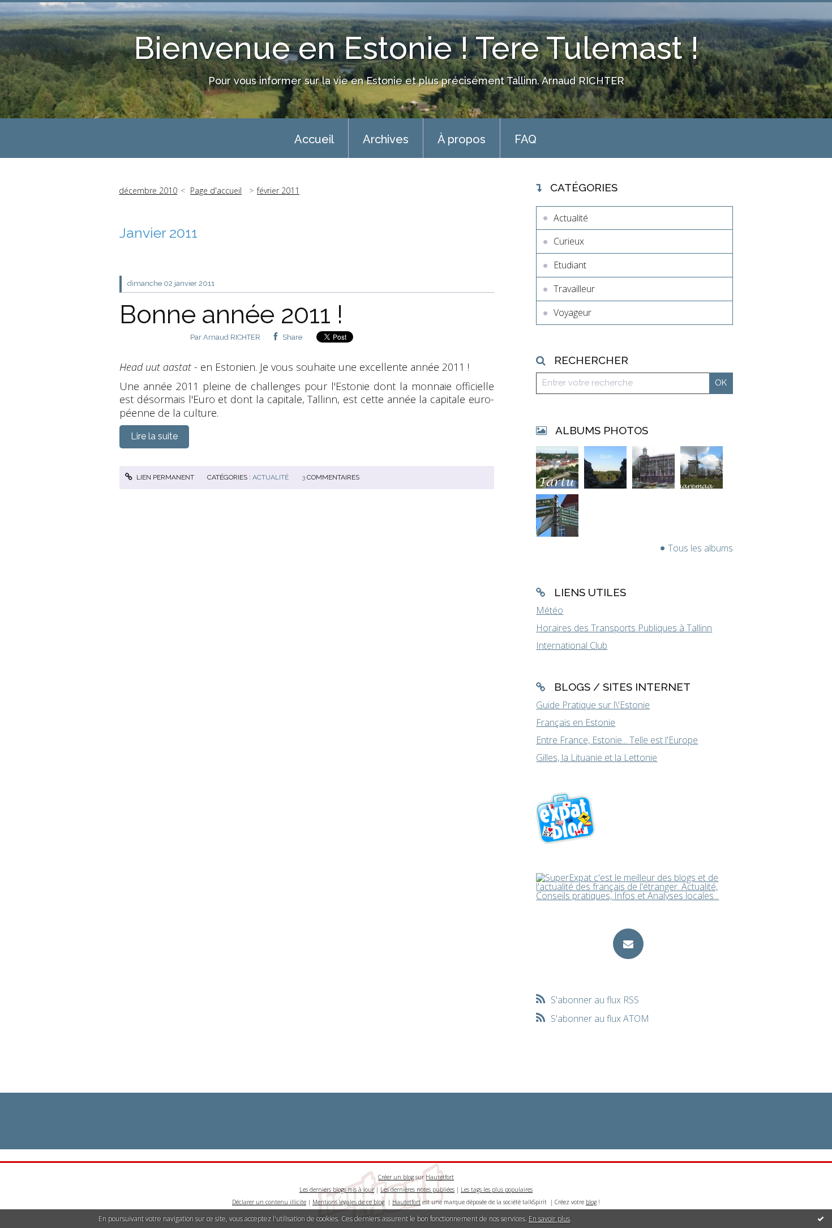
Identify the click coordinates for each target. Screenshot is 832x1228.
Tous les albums (700, 548)
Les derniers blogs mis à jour (336, 1189)
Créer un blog (396, 1177)
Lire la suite (154, 436)
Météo (549, 610)
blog (591, 1202)
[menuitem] (314, 138)
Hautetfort (440, 1177)
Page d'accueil (216, 190)
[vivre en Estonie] (567, 817)
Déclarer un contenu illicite (269, 1202)
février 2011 (278, 190)
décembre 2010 (148, 190)
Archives (386, 139)
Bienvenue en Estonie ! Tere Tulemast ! (416, 47)
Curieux (569, 241)
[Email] (628, 944)
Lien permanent (164, 477)
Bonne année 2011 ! (231, 314)
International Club (571, 645)
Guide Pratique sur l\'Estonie (593, 705)
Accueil (314, 139)
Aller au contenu (38, 10)
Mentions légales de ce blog (348, 1202)
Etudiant (570, 265)
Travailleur (574, 289)
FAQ (525, 139)
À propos (462, 139)
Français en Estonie (575, 722)
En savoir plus (549, 1218)
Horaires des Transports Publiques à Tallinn (624, 628)
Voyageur (572, 312)
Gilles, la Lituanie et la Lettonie (596, 757)
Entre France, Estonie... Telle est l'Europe (617, 740)
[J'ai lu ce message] (820, 1218)
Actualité (270, 477)
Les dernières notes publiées (417, 1189)
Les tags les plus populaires (497, 1189)
